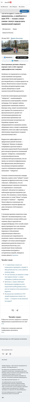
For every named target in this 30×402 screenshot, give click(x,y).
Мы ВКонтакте (4, 6)
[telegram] (17, 310)
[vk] (12, 310)
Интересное (6, 29)
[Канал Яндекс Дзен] (22, 57)
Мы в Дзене (22, 6)
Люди (15, 29)
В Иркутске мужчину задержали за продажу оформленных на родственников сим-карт (15, 321)
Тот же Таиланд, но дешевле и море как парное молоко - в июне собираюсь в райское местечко (16, 277)
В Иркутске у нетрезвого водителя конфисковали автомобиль (12, 330)
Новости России (7, 33)
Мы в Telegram (13, 6)
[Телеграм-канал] (15, 61)
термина (15, 255)
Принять (24, 11)
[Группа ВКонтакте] (8, 57)
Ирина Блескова (17, 38)
